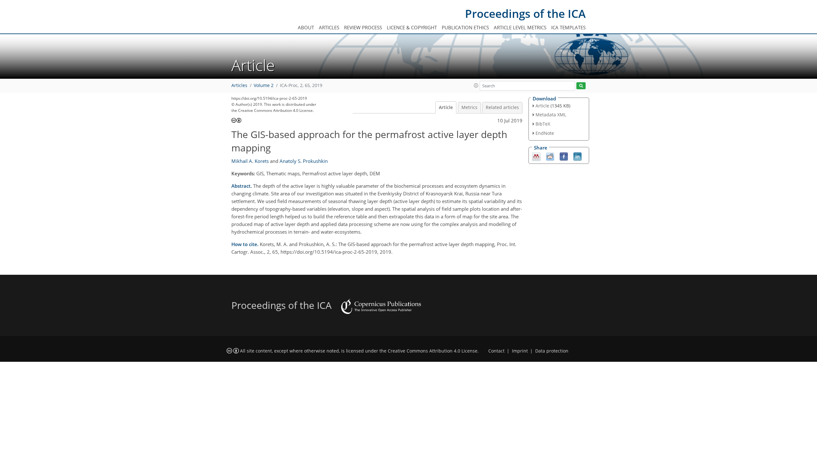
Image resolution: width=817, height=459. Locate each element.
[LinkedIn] (577, 156)
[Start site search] (581, 86)
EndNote (545, 133)
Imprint (520, 351)
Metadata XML (551, 115)
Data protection (551, 351)
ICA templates (568, 27)
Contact (496, 351)
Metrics (469, 107)
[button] (476, 85)
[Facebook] (563, 156)
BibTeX (543, 124)
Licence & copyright (412, 27)
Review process (363, 27)
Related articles (502, 107)
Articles (329, 27)
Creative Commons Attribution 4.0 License (432, 351)
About (306, 27)
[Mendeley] (536, 156)
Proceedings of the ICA (525, 13)
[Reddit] (550, 156)
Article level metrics (520, 27)
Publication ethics (465, 27)
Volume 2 (264, 85)
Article (446, 107)
